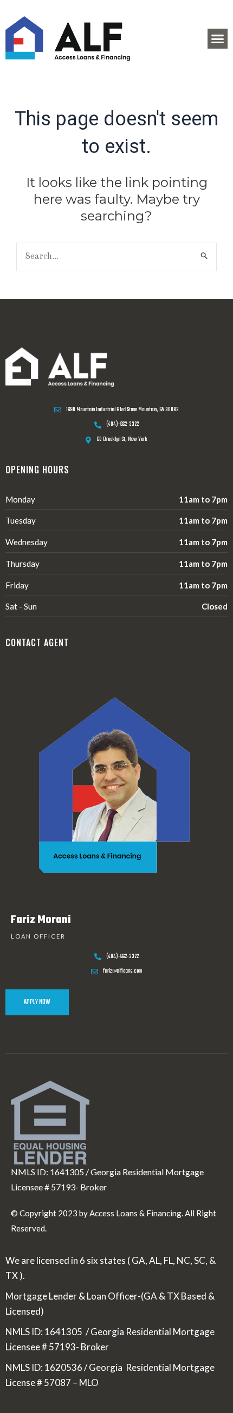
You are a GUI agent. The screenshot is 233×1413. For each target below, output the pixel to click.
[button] (218, 39)
